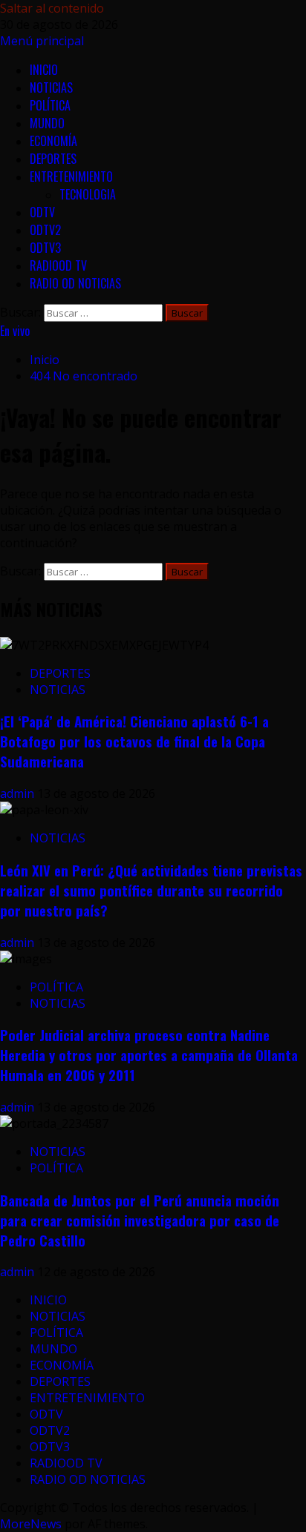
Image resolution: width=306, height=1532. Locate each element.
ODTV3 (45, 248)
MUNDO (47, 123)
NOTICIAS (51, 87)
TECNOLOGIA (87, 194)
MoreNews (31, 1524)
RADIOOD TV (58, 265)
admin (18, 793)
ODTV (42, 212)
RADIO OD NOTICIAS (75, 283)
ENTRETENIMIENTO (71, 176)
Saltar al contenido (52, 8)
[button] (42, 41)
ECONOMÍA (53, 141)
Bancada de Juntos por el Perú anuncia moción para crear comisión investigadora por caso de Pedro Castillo (139, 1220)
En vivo (15, 331)
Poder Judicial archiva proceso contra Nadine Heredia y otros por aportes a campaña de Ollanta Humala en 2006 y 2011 (149, 1055)
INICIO (44, 70)
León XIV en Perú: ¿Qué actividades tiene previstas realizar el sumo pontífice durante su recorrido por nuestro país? (151, 890)
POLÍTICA (50, 105)
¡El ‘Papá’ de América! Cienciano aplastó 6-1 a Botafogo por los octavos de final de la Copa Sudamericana (134, 741)
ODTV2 (45, 230)
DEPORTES (53, 159)
